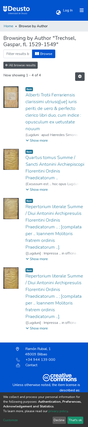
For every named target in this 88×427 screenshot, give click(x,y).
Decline (59, 420)
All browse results (22, 65)
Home (8, 26)
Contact (31, 365)
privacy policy (58, 411)
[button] (58, 12)
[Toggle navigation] (81, 10)
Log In (68, 10)
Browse (45, 53)
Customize (10, 420)
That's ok (75, 420)
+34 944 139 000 (40, 359)
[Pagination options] (80, 76)
